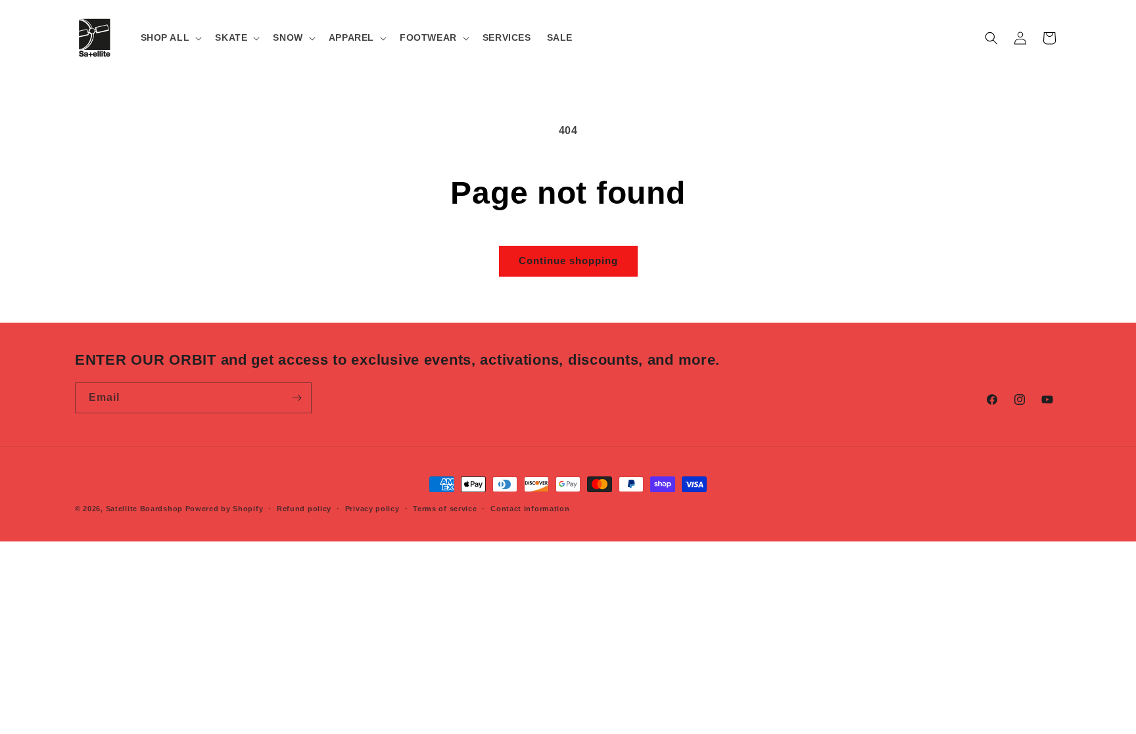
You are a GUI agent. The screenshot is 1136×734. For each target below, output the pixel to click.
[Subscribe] (296, 397)
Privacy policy (372, 509)
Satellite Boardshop (144, 509)
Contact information (529, 509)
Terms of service (445, 509)
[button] (170, 37)
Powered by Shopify (224, 509)
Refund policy (304, 509)
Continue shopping (568, 260)
